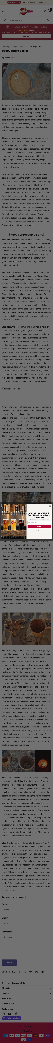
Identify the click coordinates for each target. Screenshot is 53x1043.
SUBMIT (39, 526)
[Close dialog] (50, 506)
